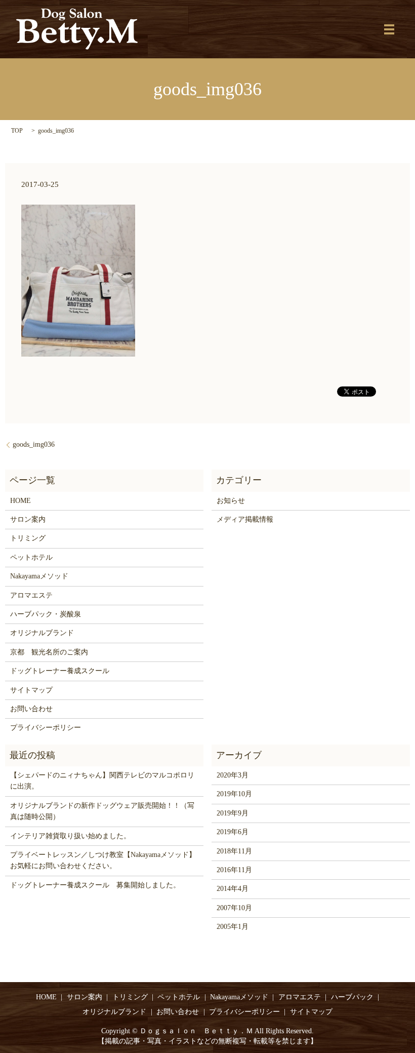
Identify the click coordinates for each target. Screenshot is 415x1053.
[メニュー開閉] (389, 29)
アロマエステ (31, 595)
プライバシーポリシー (45, 727)
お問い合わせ (31, 709)
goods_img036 (34, 444)
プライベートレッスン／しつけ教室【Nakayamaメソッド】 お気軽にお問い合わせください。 (104, 860)
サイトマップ (31, 690)
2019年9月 (232, 813)
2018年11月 (234, 851)
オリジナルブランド (42, 633)
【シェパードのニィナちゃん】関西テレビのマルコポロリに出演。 (102, 780)
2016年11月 (234, 870)
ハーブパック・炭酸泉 (45, 614)
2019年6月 (232, 832)
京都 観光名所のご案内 (49, 652)
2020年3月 (232, 775)
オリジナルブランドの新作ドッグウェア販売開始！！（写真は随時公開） (102, 811)
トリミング (28, 538)
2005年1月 (232, 926)
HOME (20, 500)
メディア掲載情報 (245, 519)
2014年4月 (232, 888)
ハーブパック (352, 997)
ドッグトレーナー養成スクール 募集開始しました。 (95, 885)
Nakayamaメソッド (39, 576)
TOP (17, 130)
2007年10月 (234, 908)
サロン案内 (28, 519)
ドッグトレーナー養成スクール (59, 671)
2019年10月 (234, 794)
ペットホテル (31, 557)
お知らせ (231, 500)
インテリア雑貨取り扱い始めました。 (70, 836)
